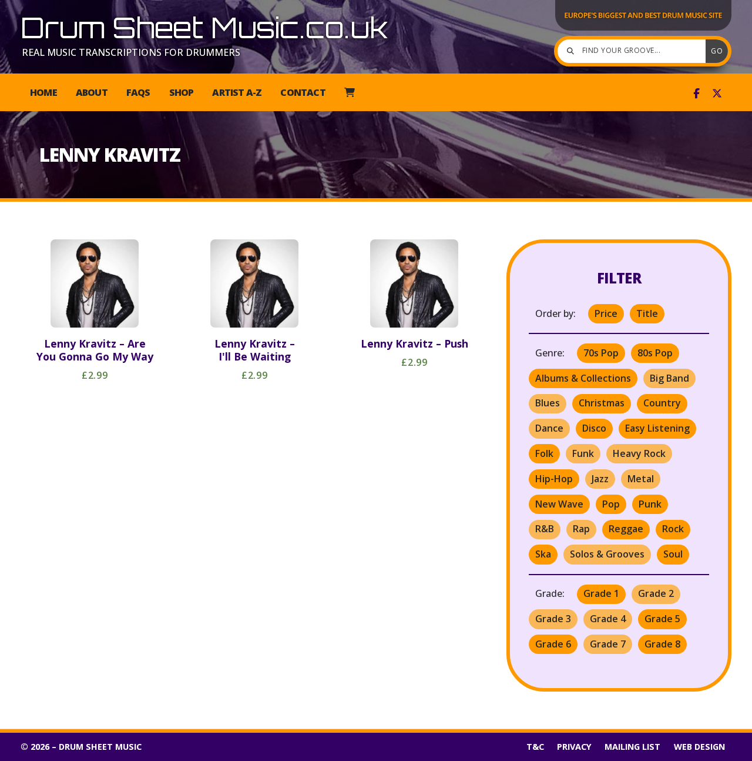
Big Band (669, 378)
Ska (543, 554)
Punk (650, 504)
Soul (673, 554)
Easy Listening (657, 428)
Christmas (602, 402)
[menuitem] (349, 92)
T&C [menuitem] (535, 746)
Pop (611, 504)
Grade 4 (608, 618)
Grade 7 (608, 643)
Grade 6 (553, 643)
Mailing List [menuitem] (632, 746)
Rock (673, 528)
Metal (640, 478)
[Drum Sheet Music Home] (643, 29)
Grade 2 (656, 593)
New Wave (559, 504)
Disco (594, 428)
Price (606, 313)
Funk (583, 453)
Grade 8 (662, 643)
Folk (544, 453)
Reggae (626, 528)
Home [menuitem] (43, 92)
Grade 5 (662, 618)
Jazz (600, 478)
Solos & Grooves (607, 554)
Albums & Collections (583, 378)
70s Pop (601, 352)
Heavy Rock (639, 453)
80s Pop (655, 352)
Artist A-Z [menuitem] (236, 92)
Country (662, 402)
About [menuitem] (92, 92)
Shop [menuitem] (181, 92)
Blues (547, 402)
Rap (581, 528)
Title (647, 313)
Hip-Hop (554, 478)
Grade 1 (601, 593)
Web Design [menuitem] (699, 746)
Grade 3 (553, 618)
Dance (549, 428)
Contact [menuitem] (302, 92)
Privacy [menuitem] (574, 746)
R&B (544, 528)
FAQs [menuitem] (138, 92)
